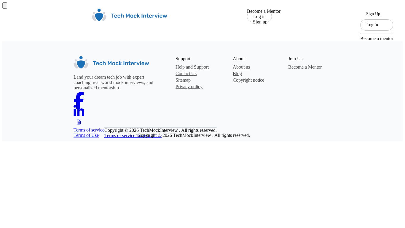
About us (241, 66)
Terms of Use (86, 135)
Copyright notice (248, 80)
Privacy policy (189, 86)
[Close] (4, 5)
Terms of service (89, 129)
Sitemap (183, 80)
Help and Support (192, 66)
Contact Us (186, 73)
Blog (237, 73)
